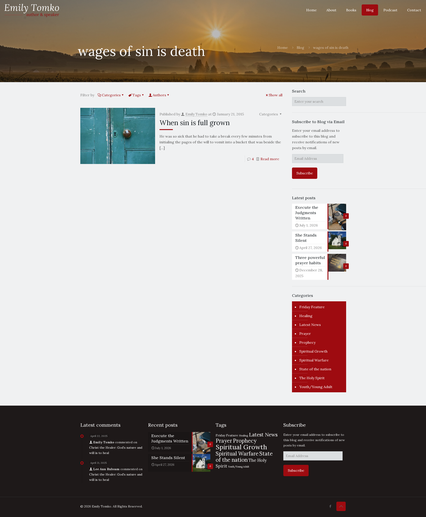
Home (282, 47)
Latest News (310, 324)
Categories (111, 95)
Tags (136, 95)
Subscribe (304, 173)
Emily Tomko (196, 114)
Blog (300, 47)
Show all (275, 95)
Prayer (305, 333)
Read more (269, 159)
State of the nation (315, 369)
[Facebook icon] (330, 506)
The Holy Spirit (312, 378)
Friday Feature (312, 307)
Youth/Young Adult (315, 387)
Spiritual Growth (313, 351)
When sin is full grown (195, 122)
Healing (305, 316)
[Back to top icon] (341, 506)
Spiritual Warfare (314, 360)
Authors (159, 95)
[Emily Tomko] (31, 10)
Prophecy (307, 342)
